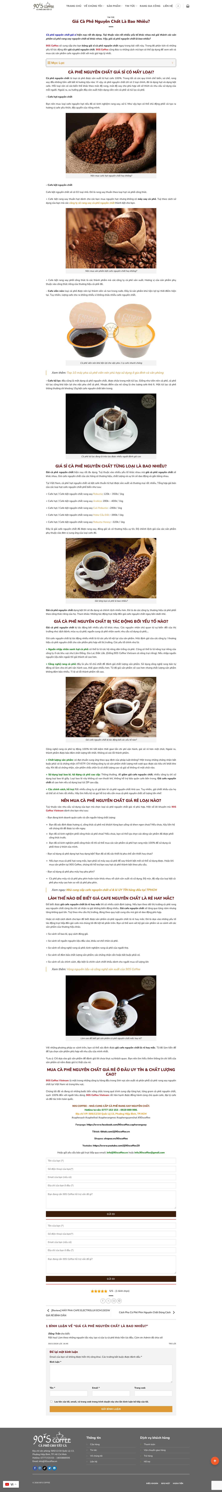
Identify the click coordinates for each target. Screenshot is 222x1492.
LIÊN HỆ (168, 6)
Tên (52, 1387)
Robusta (97, 494)
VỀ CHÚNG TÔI (93, 6)
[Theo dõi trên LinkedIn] (54, 1468)
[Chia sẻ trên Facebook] (102, 1300)
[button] (178, 6)
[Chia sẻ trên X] (108, 1300)
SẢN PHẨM (113, 6)
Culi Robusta (100, 508)
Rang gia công (150, 6)
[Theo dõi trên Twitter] (49, 1468)
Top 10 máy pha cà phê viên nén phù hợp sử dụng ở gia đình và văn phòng (115, 373)
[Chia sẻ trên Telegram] (119, 1300)
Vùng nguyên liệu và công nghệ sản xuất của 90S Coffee (103, 969)
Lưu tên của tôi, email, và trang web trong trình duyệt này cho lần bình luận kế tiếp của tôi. (101, 1401)
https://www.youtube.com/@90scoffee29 (116, 1145)
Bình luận (55, 1361)
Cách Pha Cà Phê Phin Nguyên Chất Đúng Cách (145, 1312)
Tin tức (111, 17)
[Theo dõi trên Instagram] (40, 1468)
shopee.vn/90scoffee (116, 1138)
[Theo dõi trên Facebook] (35, 1468)
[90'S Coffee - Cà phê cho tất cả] (44, 6)
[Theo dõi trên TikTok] (44, 1468)
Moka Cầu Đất (101, 515)
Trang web (139, 1387)
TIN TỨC (130, 6)
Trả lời (172, 1344)
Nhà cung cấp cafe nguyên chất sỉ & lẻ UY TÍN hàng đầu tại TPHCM (111, 890)
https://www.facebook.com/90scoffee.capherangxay (117, 1124)
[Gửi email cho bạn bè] (113, 1300)
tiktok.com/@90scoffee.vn (115, 1131)
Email (96, 1387)
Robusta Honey (101, 522)
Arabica (97, 501)
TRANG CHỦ (73, 6)
